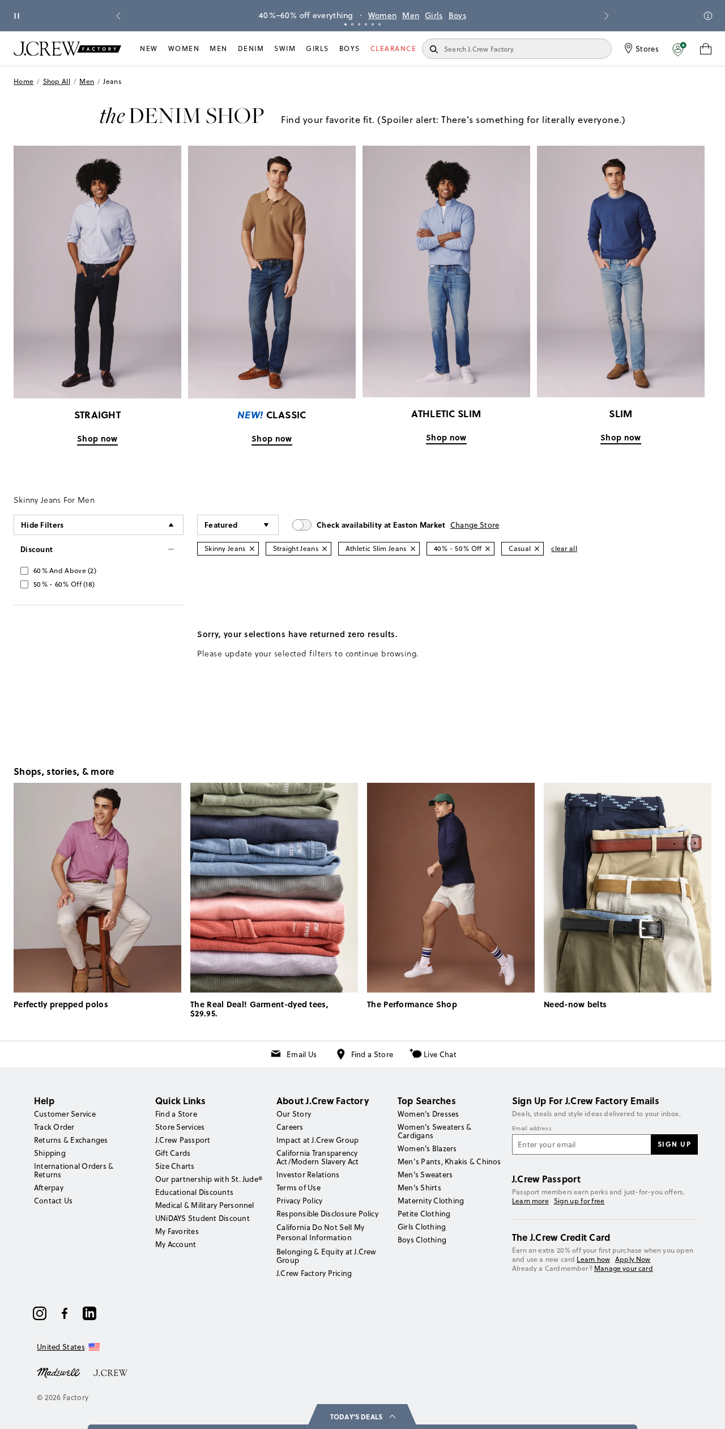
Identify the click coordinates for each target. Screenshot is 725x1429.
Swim (285, 48)
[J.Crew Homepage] (67, 48)
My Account (175, 1244)
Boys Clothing (422, 1240)
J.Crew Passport (183, 1140)
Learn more (530, 1201)
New (149, 48)
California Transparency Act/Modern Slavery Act (317, 1157)
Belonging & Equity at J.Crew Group (326, 1255)
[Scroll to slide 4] (366, 24)
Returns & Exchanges (71, 1140)
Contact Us (53, 1200)
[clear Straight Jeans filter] (324, 548)
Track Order (54, 1127)
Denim (251, 48)
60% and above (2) (64, 570)
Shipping (50, 1153)
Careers (290, 1127)
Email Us (302, 1054)
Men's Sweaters (425, 1174)
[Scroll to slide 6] (379, 24)
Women (382, 15)
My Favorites (177, 1231)
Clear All (564, 548)
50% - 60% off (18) (64, 584)
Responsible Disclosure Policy (327, 1213)
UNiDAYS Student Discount (202, 1218)
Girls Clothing (422, 1227)
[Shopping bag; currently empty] (705, 48)
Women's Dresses (428, 1114)
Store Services (179, 1127)
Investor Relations (307, 1174)
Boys (457, 15)
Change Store (475, 525)
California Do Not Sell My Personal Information (320, 1232)
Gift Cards (172, 1153)
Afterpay (48, 1187)
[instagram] (39, 1313)
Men (410, 15)
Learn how (593, 1259)
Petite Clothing (424, 1213)
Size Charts (175, 1166)
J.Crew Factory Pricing (314, 1273)
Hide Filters (42, 524)
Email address (532, 1128)
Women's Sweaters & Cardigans (434, 1131)
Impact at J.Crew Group (317, 1140)
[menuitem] (149, 49)
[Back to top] (705, 1409)
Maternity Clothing (431, 1200)
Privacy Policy (299, 1200)
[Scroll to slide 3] (359, 24)
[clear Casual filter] (537, 548)
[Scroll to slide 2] (352, 24)
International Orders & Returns (73, 1170)
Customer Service (65, 1114)
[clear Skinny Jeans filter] (252, 548)
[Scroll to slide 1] (345, 24)
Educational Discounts (194, 1192)
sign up (675, 1144)
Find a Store (372, 1054)
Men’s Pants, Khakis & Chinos (449, 1161)
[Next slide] (606, 15)
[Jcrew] (110, 1372)
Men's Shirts (419, 1187)
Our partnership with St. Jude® (208, 1179)
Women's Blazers (427, 1148)
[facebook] (64, 1313)
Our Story (293, 1114)
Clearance (393, 48)
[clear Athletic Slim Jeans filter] (413, 548)
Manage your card (623, 1268)
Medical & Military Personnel (204, 1205)
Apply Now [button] (633, 1259)
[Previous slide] (118, 15)
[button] (679, 49)
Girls (434, 15)
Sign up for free (579, 1201)
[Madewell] (58, 1372)
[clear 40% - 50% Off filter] (487, 548)
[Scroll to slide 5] (373, 24)
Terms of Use (298, 1187)
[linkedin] (89, 1313)
